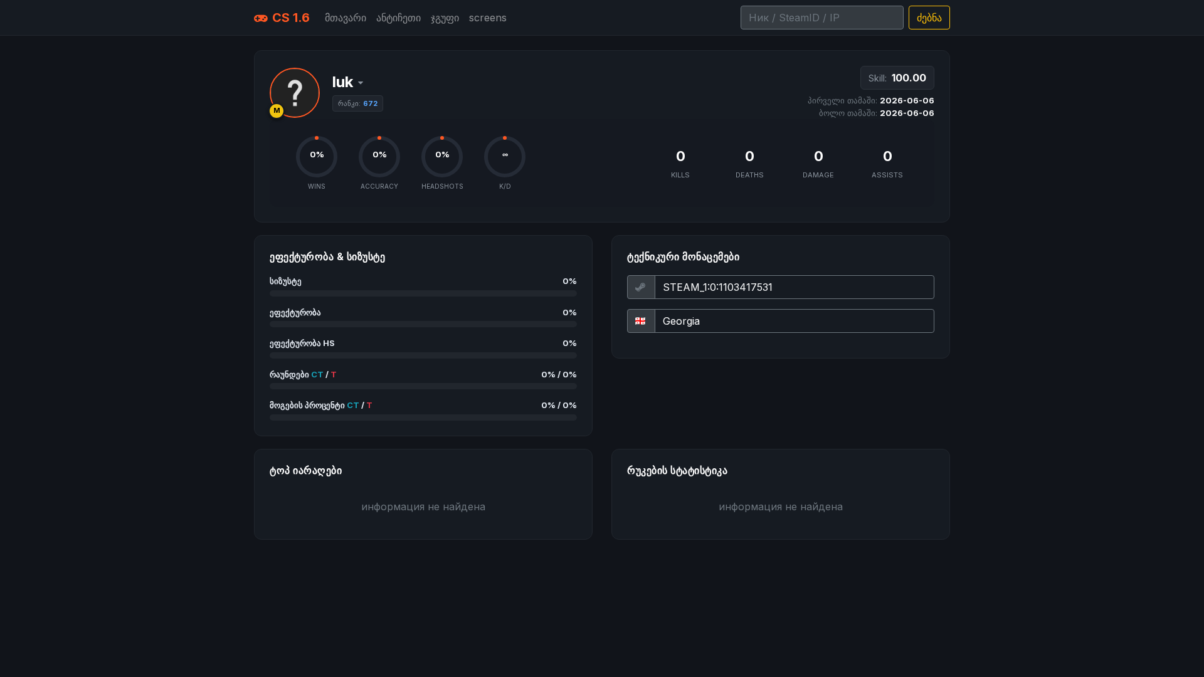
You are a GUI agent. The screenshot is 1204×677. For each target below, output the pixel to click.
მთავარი (345, 17)
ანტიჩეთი (398, 17)
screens (488, 17)
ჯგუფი (445, 17)
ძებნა (929, 17)
